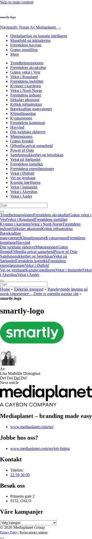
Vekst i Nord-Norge (26, 90)
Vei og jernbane (23, 178)
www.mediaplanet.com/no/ (32, 427)
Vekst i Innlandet (23, 187)
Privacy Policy (9, 532)
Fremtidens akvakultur (28, 67)
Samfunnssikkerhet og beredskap (36, 155)
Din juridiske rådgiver (27, 132)
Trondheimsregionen (26, 63)
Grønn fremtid (21, 141)
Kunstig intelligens (25, 182)
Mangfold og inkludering (30, 40)
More (14, 54)
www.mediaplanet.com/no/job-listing (40, 448)
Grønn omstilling (24, 49)
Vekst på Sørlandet (25, 159)
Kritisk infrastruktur (26, 104)
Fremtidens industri (25, 95)
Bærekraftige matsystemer (31, 109)
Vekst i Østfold (22, 173)
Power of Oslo (22, 150)
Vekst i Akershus (23, 191)
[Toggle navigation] (59, 28)
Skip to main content (16, 2)
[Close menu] (2, 280)
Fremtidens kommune (27, 123)
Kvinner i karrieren (25, 86)
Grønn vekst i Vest (25, 72)
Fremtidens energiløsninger (32, 168)
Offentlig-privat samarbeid (31, 145)
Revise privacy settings (34, 532)
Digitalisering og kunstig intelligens (38, 36)
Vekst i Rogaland (24, 77)
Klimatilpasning (23, 113)
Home (5, 289)
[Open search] (2, 211)
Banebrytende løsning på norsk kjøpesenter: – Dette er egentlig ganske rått (44, 291)
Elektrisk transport (28, 289)
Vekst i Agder (21, 196)
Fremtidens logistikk (26, 164)
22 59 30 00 (20, 475)
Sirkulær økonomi (24, 100)
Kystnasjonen (21, 118)
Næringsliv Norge (28, 27)
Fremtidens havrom (25, 45)
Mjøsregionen (21, 136)
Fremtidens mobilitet (26, 81)
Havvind (17, 127)
